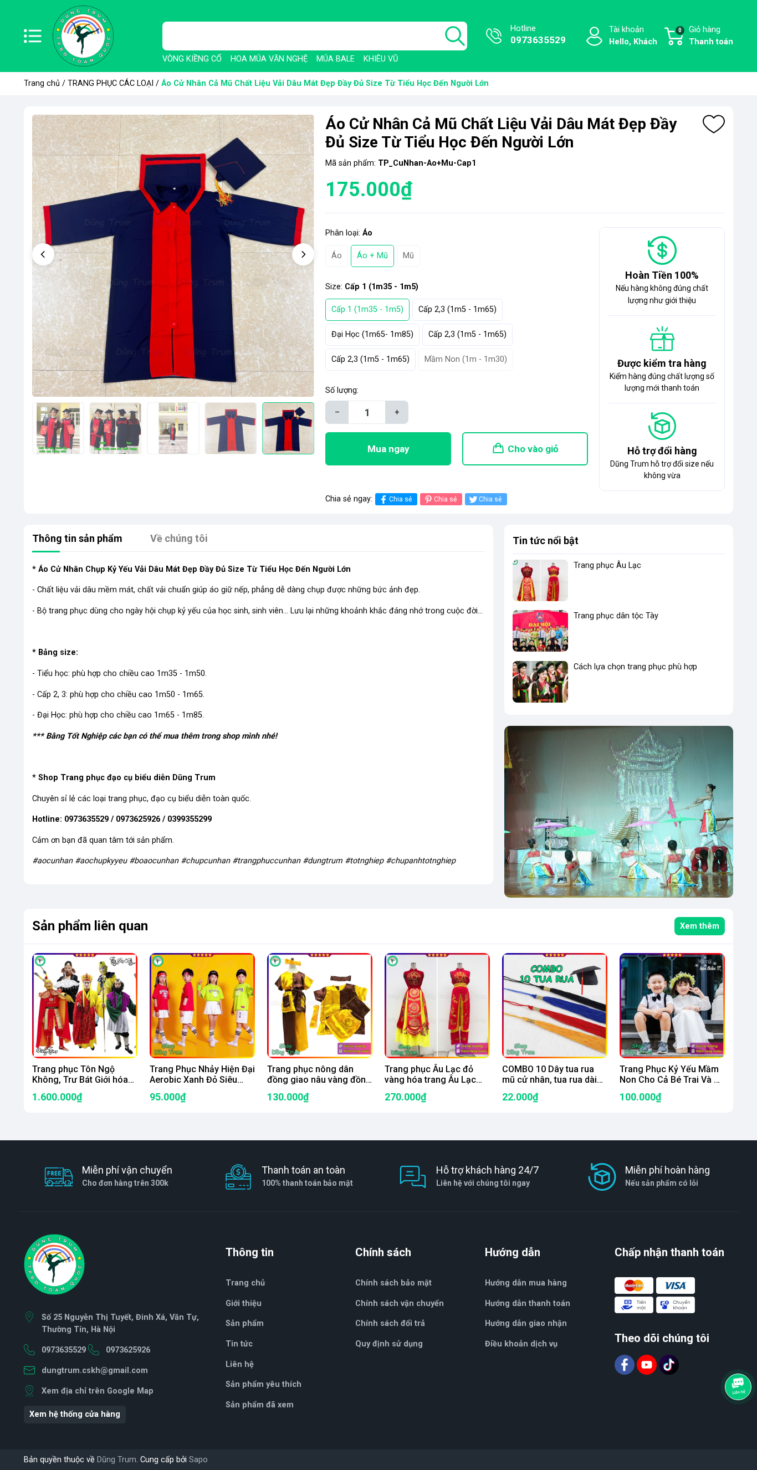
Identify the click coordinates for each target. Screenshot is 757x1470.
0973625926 (128, 1350)
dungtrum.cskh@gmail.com (95, 1370)
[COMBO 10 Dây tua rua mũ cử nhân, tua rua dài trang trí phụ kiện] (554, 1005)
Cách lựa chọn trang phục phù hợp (635, 667)
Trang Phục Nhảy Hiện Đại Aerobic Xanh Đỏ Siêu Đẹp (202, 1079)
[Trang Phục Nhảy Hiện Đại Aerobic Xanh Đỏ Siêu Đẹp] (202, 1005)
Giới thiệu (244, 1303)
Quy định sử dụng (389, 1344)
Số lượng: (342, 390)
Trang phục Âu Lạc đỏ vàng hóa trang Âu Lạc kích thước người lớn (430, 1079)
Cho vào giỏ (533, 448)
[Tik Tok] (669, 1364)
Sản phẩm (245, 1323)
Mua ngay (388, 448)
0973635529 (64, 1350)
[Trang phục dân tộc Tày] (540, 631)
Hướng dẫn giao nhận (526, 1323)
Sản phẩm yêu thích (263, 1384)
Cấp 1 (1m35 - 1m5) (367, 309)
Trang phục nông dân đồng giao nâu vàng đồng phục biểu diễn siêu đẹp (319, 1079)
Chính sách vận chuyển (399, 1303)
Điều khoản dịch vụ (521, 1344)
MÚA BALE (335, 59)
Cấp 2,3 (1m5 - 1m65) (457, 309)
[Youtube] (648, 1364)
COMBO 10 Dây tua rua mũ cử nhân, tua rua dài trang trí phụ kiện (549, 1079)
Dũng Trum (116, 1459)
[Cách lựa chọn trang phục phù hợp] (540, 682)
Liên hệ (240, 1364)
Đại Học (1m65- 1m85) (372, 334)
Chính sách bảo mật (393, 1283)
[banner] (618, 812)
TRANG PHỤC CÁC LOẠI (111, 83)
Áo (336, 255)
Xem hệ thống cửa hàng (74, 1414)
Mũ (408, 255)
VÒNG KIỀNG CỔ (192, 59)
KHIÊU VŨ (381, 59)
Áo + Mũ (372, 255)
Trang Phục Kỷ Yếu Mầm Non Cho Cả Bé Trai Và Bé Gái (672, 1079)
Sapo (198, 1459)
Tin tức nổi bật (546, 540)
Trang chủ (42, 83)
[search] (455, 36)
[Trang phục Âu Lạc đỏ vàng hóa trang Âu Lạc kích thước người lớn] (437, 1005)
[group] (173, 256)
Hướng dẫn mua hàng (526, 1283)
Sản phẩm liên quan (90, 926)
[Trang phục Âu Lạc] (540, 580)
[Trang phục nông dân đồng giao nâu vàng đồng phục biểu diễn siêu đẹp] (319, 1005)
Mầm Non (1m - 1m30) (465, 359)
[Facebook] (626, 1364)
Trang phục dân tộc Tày (616, 616)
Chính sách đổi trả (390, 1323)
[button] (43, 254)
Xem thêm (699, 926)
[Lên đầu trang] (739, 1417)
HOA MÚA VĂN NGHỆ (269, 59)
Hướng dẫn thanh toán (527, 1303)
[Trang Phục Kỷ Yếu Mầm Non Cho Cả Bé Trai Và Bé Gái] (672, 1005)
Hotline (538, 34)
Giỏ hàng (705, 36)
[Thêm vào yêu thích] (714, 124)
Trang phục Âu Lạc (607, 565)
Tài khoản (633, 36)
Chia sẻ (400, 499)
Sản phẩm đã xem (260, 1405)
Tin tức (239, 1344)
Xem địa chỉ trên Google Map (98, 1391)
